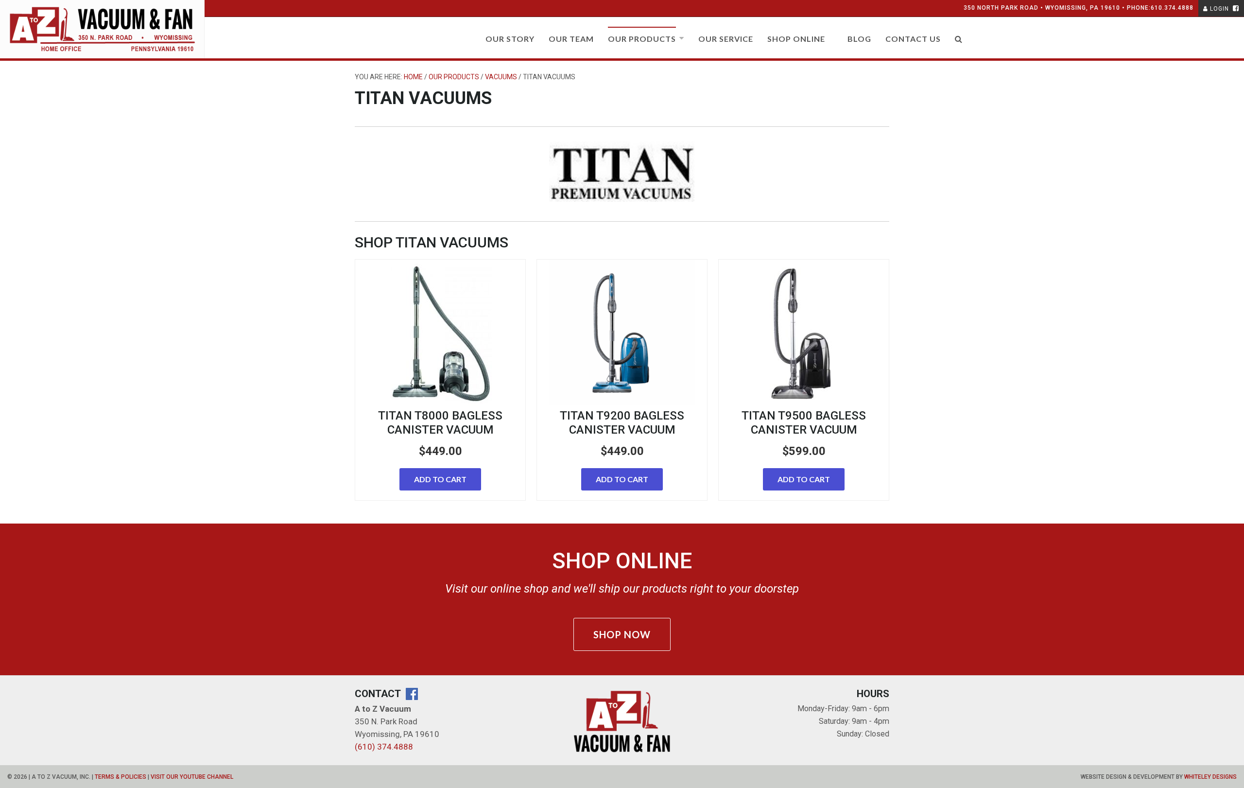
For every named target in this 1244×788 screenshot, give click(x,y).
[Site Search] (959, 43)
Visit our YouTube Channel (192, 776)
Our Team (571, 38)
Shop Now (622, 634)
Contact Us (913, 38)
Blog (859, 38)
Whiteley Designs (1210, 776)
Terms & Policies (120, 776)
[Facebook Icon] (1234, 8)
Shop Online (796, 38)
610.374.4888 (1172, 8)
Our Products (642, 38)
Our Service (725, 38)
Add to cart (440, 479)
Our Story (510, 38)
